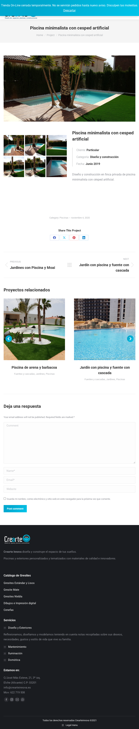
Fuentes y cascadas (24, 373)
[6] (56, 145)
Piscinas (64, 217)
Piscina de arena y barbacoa (34, 367)
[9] (56, 167)
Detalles (39, 329)
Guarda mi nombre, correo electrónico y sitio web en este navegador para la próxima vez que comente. (59, 499)
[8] (35, 167)
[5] (35, 145)
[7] (14, 167)
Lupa (29, 329)
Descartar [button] (69, 10)
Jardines (40, 373)
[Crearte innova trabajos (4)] (14, 145)
